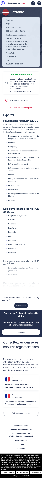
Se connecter (21, 305)
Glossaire (21, 448)
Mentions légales (21, 425)
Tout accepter (9, 473)
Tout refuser (23, 473)
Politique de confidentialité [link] (21, 476)
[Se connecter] (33, 3)
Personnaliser (36, 473)
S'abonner (21, 332)
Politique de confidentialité (21, 429)
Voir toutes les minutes (21, 413)
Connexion (21, 444)
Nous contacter (21, 440)
